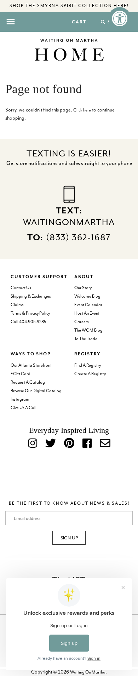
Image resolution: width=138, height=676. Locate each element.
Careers (81, 322)
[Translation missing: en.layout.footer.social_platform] (105, 443)
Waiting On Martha (87, 672)
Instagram (20, 399)
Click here (82, 110)
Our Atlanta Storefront (31, 365)
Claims (17, 305)
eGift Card (20, 374)
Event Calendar (88, 305)
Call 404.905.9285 (28, 322)
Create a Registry (90, 374)
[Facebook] (87, 443)
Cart (79, 22)
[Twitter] (50, 443)
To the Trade (85, 339)
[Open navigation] (10, 21)
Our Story (83, 288)
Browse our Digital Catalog (36, 391)
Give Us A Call (23, 408)
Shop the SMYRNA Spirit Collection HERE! (69, 5)
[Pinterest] (69, 443)
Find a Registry (87, 365)
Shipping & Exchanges (31, 296)
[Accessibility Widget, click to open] (119, 18)
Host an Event (86, 313)
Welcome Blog (87, 296)
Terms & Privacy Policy (30, 313)
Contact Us (21, 288)
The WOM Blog (88, 330)
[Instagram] (32, 443)
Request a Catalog (28, 382)
